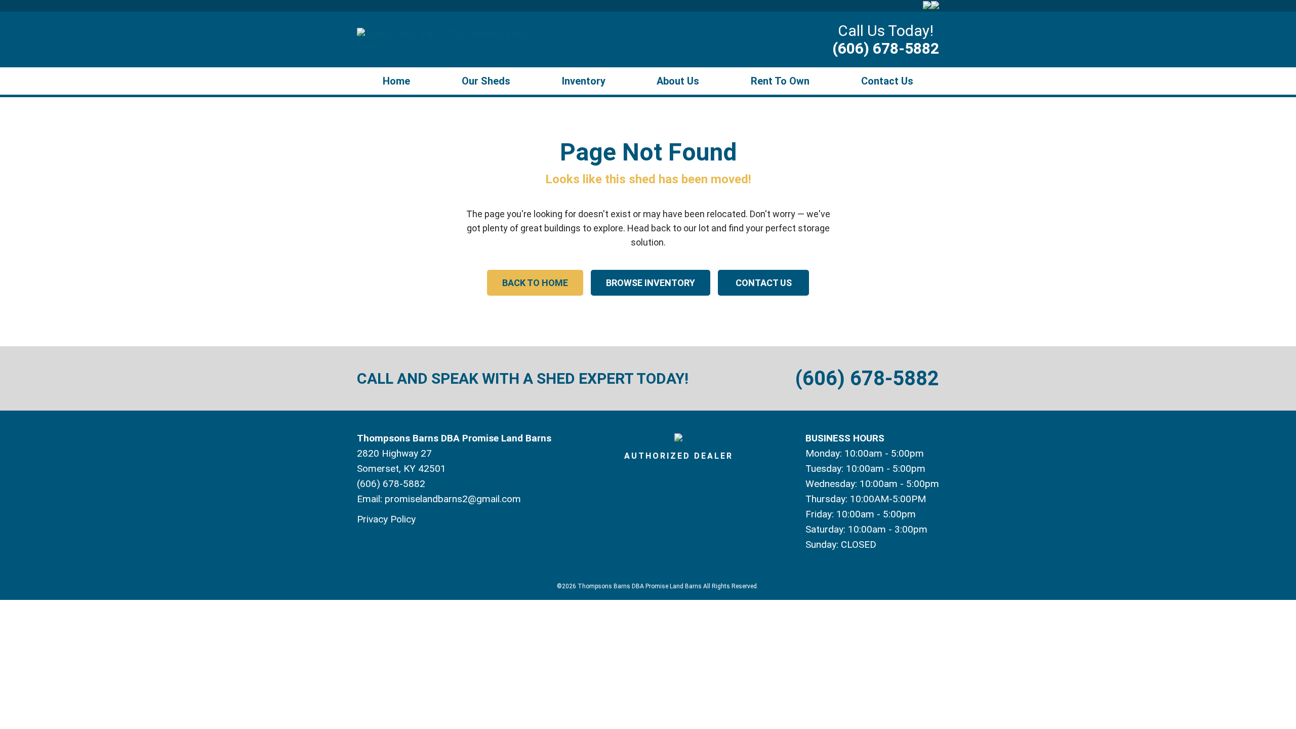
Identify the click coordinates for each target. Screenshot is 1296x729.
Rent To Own (780, 81)
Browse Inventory (650, 282)
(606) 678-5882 (885, 48)
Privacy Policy (386, 519)
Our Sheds (486, 81)
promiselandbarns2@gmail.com (453, 499)
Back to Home (535, 282)
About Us (678, 81)
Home (396, 81)
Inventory (583, 81)
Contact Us (887, 81)
